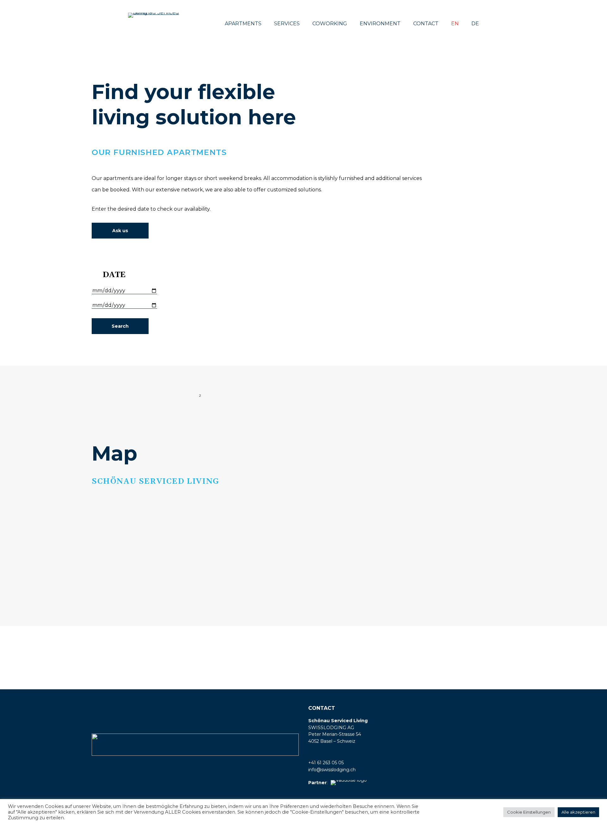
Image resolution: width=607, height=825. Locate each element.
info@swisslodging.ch (332, 769)
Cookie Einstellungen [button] (529, 812)
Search (120, 326)
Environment (380, 24)
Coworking (329, 24)
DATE (114, 275)
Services (287, 24)
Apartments (243, 24)
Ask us (120, 230)
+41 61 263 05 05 (326, 763)
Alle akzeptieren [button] (578, 812)
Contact (425, 24)
